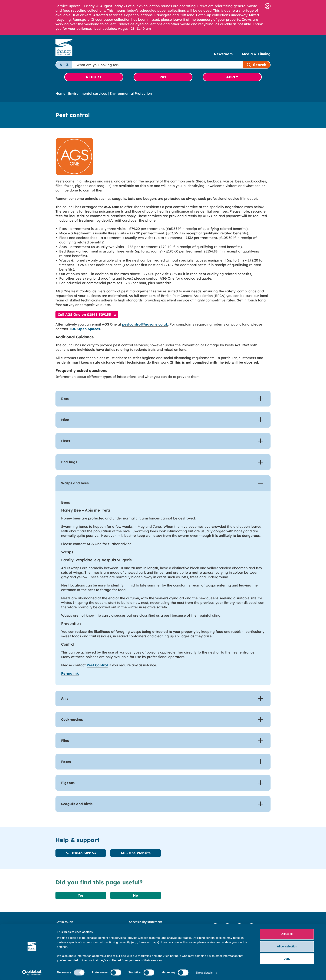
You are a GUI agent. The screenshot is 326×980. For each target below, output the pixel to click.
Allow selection (287, 946)
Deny (287, 958)
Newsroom (223, 54)
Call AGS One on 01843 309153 (84, 314)
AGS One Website (136, 853)
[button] (268, 6)
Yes (81, 895)
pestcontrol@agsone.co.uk (145, 324)
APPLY (232, 77)
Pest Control (97, 665)
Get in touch (64, 922)
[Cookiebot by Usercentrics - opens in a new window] (31, 972)
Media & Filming (256, 54)
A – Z (64, 65)
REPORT (93, 77)
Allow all (287, 934)
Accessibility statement (145, 922)
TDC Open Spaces (84, 329)
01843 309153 (83, 853)
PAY (163, 77)
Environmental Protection (131, 93)
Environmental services (87, 93)
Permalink (70, 673)
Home (60, 93)
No (135, 895)
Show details (204, 972)
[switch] (116, 972)
